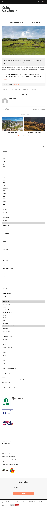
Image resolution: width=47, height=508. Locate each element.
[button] (3, 126)
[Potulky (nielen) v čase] (12, 124)
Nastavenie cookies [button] (5, 505)
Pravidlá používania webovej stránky (9, 459)
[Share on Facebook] (22, 94)
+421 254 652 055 (9, 441)
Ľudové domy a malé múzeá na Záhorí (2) (10, 387)
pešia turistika (18, 89)
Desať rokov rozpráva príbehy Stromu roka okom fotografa (13, 379)
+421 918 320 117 (8, 443)
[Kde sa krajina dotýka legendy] (34, 124)
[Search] (44, 2)
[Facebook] (38, 3)
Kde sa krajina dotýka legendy (34, 132)
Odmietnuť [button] (12, 505)
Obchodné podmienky (6, 453)
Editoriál (3, 377)
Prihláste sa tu (16, 84)
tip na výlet (5, 89)
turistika (11, 89)
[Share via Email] (26, 94)
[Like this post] (21, 94)
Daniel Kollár (16, 24)
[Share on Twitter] (23, 94)
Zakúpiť (6, 79)
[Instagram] (39, 3)
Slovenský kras (26, 89)
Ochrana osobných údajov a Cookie (8, 456)
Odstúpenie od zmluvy (6, 461)
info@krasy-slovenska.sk (10, 445)
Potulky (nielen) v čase (12, 132)
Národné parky (33, 89)
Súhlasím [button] (17, 505)
